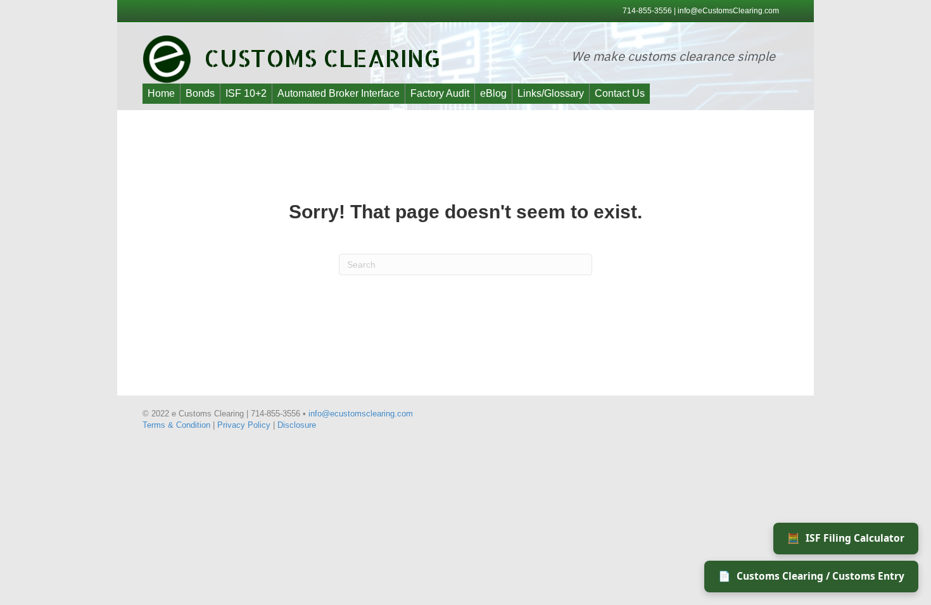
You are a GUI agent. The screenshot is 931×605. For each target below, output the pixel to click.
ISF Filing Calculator (845, 538)
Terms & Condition (176, 425)
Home (161, 93)
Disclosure (296, 425)
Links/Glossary (550, 93)
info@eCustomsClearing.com (728, 10)
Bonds (200, 93)
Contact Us (620, 93)
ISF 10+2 (246, 93)
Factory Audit (439, 93)
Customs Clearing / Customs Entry (811, 576)
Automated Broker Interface (338, 93)
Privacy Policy (243, 425)
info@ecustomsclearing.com (360, 413)
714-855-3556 (648, 10)
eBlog (493, 93)
